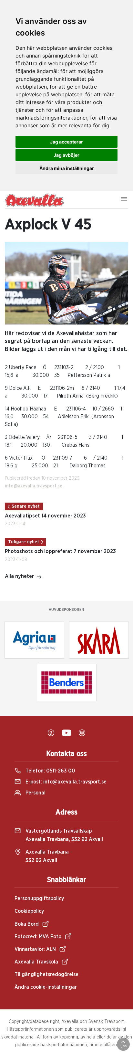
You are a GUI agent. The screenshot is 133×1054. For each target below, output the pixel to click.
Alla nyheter (19, 576)
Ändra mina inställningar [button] (66, 168)
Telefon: (49, 770)
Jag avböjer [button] (66, 155)
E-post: (65, 781)
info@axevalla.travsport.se (33, 486)
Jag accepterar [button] (66, 141)
